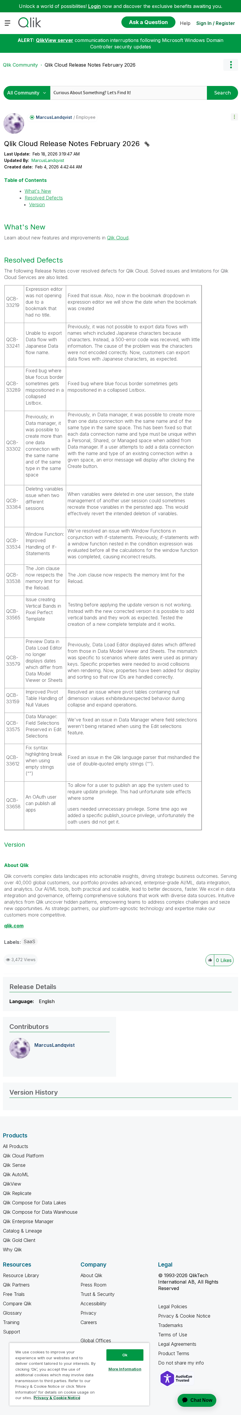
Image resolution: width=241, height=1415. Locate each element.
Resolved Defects (44, 198)
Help (185, 23)
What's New (38, 191)
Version (37, 204)
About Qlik (91, 1275)
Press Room (93, 1285)
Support (11, 1332)
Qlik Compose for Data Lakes (34, 1203)
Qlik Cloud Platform (23, 1156)
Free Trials (14, 1294)
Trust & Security (98, 1294)
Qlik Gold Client (19, 1240)
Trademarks (170, 1325)
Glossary (12, 1313)
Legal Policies (172, 1306)
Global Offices (96, 1340)
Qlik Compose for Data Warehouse (40, 1212)
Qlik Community (20, 65)
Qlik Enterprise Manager (28, 1221)
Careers (89, 1322)
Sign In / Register (215, 23)
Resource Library (21, 1275)
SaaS (29, 941)
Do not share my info (181, 1363)
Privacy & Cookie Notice (184, 1316)
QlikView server (54, 40)
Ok (125, 1355)
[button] (234, 117)
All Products (15, 1146)
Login (94, 6)
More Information (124, 1369)
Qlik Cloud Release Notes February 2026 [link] (90, 65)
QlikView (12, 1184)
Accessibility (93, 1303)
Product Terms (173, 1353)
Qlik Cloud (117, 238)
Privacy (88, 1313)
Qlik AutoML (16, 1174)
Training (11, 1322)
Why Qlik (12, 1249)
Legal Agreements (177, 1344)
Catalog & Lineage (22, 1231)
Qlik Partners (16, 1285)
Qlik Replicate (17, 1193)
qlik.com (14, 926)
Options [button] (230, 65)
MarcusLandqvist (47, 160)
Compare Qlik (17, 1303)
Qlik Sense (14, 1165)
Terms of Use (172, 1335)
